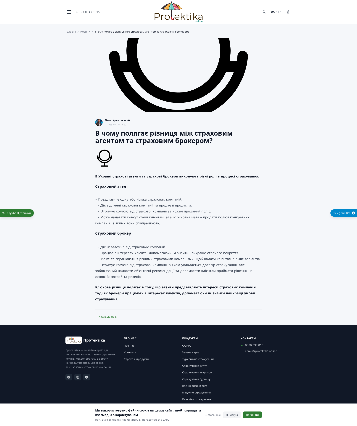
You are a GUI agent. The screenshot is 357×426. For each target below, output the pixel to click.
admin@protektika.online (261, 351)
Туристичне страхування (198, 359)
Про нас (129, 345)
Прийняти (252, 414)
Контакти (130, 352)
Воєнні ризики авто (195, 385)
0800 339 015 (90, 12)
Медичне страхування (196, 392)
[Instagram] (77, 377)
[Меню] (69, 12)
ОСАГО (186, 345)
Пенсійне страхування (196, 399)
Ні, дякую (232, 414)
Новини (85, 31)
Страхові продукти (136, 359)
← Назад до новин (107, 316)
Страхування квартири (197, 372)
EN (280, 11)
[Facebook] (68, 377)
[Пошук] (264, 12)
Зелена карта (191, 352)
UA (273, 11)
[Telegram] (86, 377)
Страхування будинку (196, 379)
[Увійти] (288, 12)
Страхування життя (194, 365)
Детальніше (213, 414)
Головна (70, 31)
